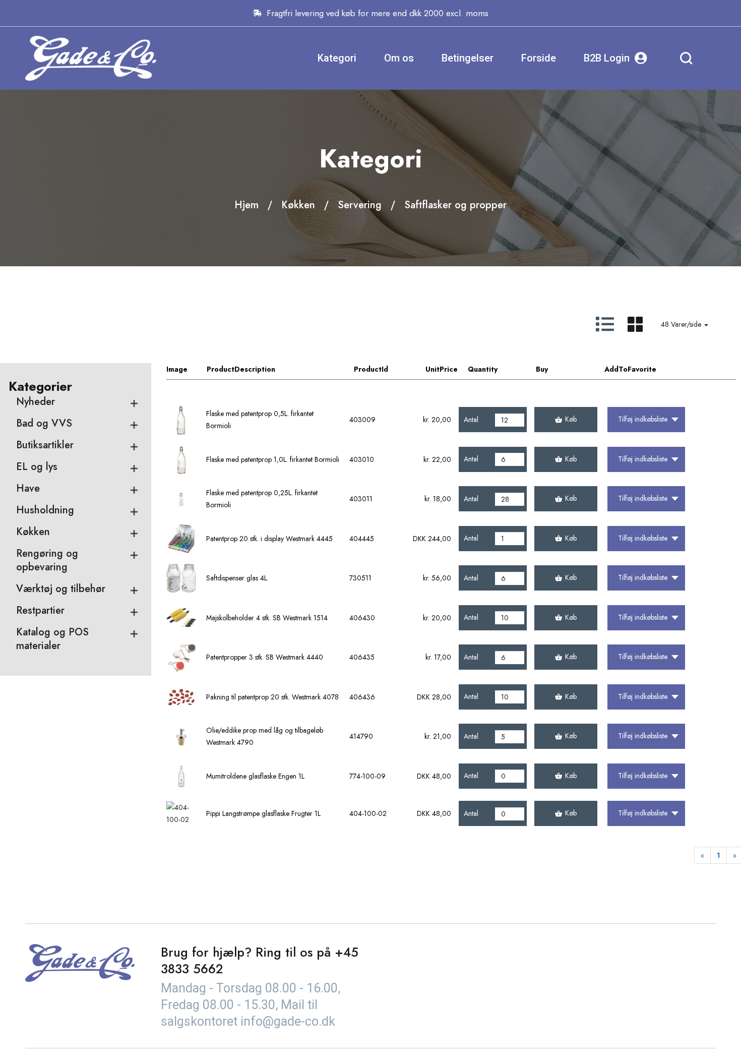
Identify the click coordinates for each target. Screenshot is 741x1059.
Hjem (246, 205)
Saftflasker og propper (455, 205)
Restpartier (40, 610)
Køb (571, 419)
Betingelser (467, 58)
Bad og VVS (44, 423)
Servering (360, 205)
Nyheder (35, 401)
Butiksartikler (45, 445)
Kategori (337, 58)
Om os (399, 58)
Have (28, 488)
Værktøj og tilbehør (60, 589)
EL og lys (36, 467)
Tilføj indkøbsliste (642, 419)
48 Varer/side (682, 324)
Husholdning (45, 510)
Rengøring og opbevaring (47, 560)
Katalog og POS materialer (52, 639)
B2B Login (607, 58)
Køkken (298, 205)
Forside (538, 58)
